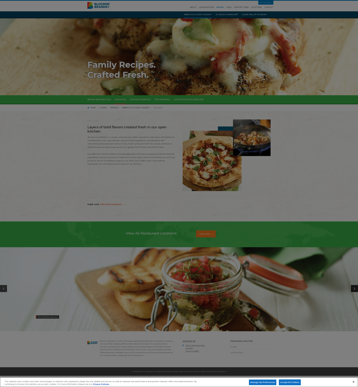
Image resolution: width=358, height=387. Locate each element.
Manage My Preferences (262, 382)
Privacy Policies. (101, 384)
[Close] (353, 382)
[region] (179, 382)
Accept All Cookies (289, 382)
